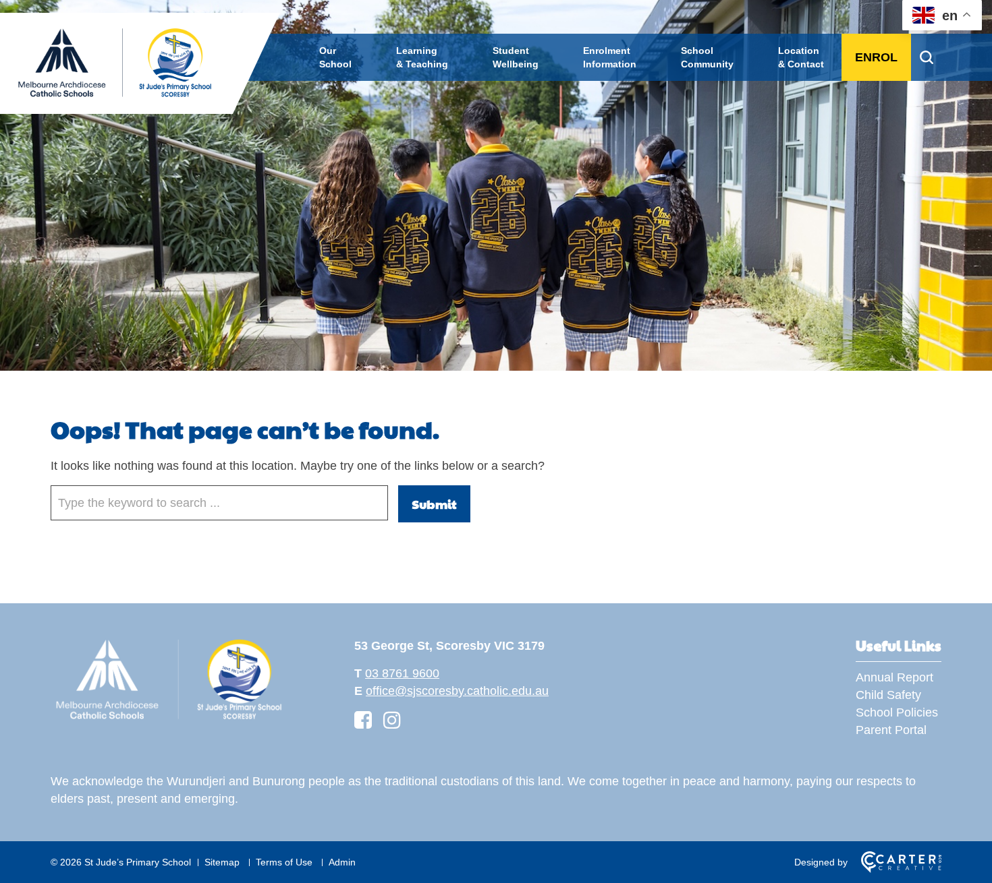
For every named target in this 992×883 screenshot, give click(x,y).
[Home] (169, 719)
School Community (707, 57)
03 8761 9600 (402, 673)
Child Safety (888, 695)
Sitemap (222, 862)
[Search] (926, 57)
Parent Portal (891, 730)
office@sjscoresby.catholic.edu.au (457, 691)
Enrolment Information (609, 57)
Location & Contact (801, 57)
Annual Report (894, 677)
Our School (335, 57)
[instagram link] (392, 720)
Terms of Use (284, 862)
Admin (342, 862)
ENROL (876, 57)
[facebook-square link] (363, 720)
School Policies (897, 712)
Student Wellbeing (516, 57)
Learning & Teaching (422, 57)
